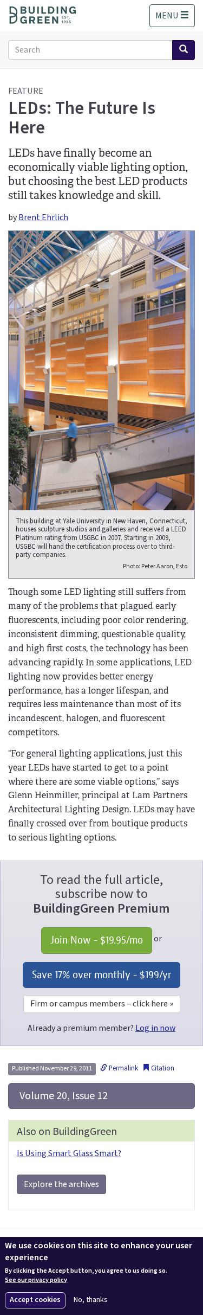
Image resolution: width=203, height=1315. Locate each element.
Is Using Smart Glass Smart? (69, 1153)
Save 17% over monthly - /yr (101, 975)
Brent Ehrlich (43, 217)
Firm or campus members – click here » (101, 1004)
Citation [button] (161, 1068)
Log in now (155, 1028)
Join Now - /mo (96, 940)
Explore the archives (61, 1184)
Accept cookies (35, 1299)
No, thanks (91, 1300)
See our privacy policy (36, 1280)
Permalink (122, 1068)
